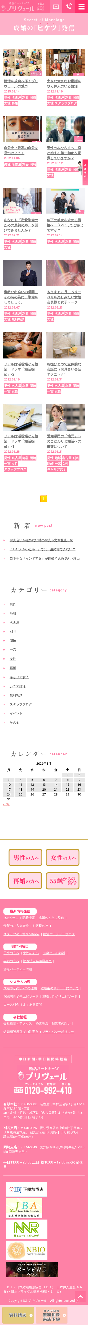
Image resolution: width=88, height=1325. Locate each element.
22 (67, 789)
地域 (13, 613)
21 (55, 789)
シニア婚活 (18, 686)
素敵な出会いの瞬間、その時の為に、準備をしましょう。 (21, 297)
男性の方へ (11, 953)
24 (9, 794)
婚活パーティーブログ (59, 934)
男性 (13, 604)
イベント (16, 713)
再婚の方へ (11, 961)
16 (79, 784)
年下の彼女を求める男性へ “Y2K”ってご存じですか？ (65, 225)
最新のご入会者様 (16, 926)
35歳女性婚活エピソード (59, 996)
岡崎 (13, 641)
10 (9, 784)
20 (44, 789)
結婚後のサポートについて (60, 988)
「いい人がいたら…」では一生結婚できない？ (43, 549)
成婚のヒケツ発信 (51, 918)
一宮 (13, 650)
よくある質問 (32, 1004)
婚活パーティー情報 (17, 969)
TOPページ (11, 918)
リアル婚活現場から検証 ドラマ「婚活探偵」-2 (21, 369)
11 (20, 784)
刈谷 (13, 632)
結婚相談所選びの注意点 (20, 1032)
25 (20, 794)
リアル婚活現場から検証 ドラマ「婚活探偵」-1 (21, 441)
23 (79, 789)
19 (32, 789)
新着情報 (28, 918)
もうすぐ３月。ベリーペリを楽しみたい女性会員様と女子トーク (64, 297)
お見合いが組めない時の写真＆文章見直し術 (41, 540)
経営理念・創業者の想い (53, 1023)
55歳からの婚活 (54, 953)
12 (32, 784)
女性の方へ (31, 953)
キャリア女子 (19, 677)
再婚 (13, 668)
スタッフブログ (21, 704)
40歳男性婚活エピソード (21, 996)
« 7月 (6, 804)
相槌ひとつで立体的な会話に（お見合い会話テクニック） (64, 369)
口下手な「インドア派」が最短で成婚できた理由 (45, 558)
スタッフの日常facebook (21, 934)
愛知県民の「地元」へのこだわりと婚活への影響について (64, 441)
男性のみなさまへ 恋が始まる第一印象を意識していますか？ (64, 153)
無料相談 (16, 695)
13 (44, 784)
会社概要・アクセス (17, 1023)
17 (9, 789)
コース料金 (11, 1004)
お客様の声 (40, 926)
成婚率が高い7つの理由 (20, 988)
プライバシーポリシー (58, 1032)
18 (20, 789)
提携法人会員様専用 (37, 961)
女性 (13, 659)
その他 (14, 722)
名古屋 (14, 622)
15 (67, 784)
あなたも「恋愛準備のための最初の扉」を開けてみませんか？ (21, 225)
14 (55, 784)
